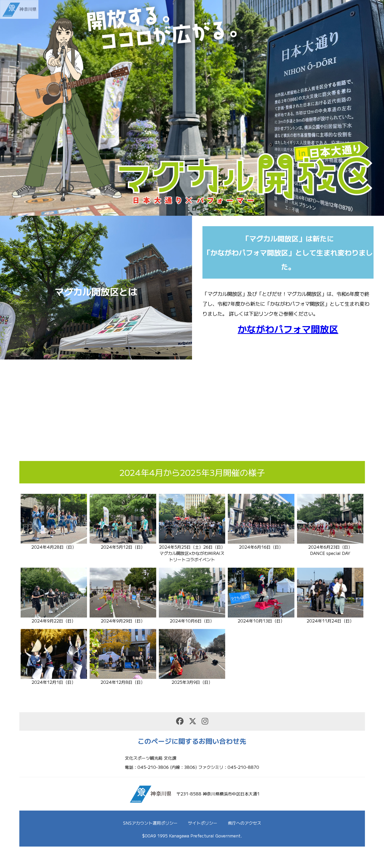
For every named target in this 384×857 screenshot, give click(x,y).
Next (377, 108)
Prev (7, 108)
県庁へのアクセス (244, 823)
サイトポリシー (202, 823)
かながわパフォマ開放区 (288, 328)
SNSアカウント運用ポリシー (150, 823)
